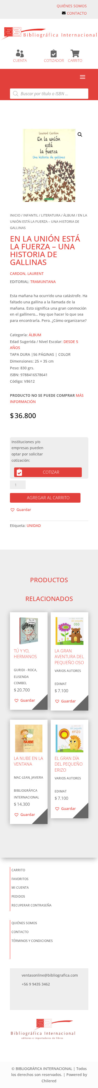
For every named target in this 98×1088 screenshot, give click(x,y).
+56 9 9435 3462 (36, 984)
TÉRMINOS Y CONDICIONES (32, 941)
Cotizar (51, 472)
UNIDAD (34, 525)
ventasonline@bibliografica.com (50, 975)
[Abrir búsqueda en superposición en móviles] (49, 93)
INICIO (15, 215)
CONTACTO (77, 13)
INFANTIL (30, 215)
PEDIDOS (18, 896)
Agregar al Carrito (48, 498)
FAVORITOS (19, 879)
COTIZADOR (54, 60)
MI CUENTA (20, 887)
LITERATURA (50, 215)
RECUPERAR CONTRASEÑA (31, 905)
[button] (80, 134)
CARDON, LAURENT (27, 273)
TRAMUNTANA (43, 281)
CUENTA (20, 60)
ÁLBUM (69, 215)
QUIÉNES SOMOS (72, 5)
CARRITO (75, 60)
